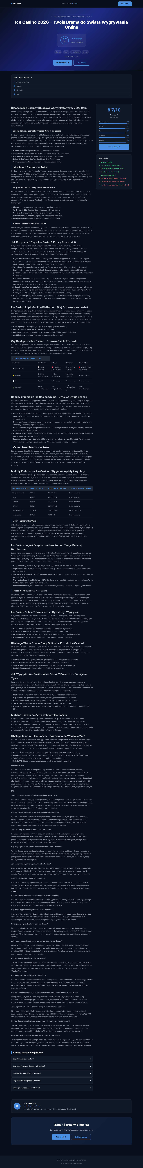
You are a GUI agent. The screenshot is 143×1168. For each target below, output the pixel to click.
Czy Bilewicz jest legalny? (23, 1059)
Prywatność (65, 1163)
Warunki (73, 1163)
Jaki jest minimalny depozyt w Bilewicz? (29, 1066)
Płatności (19, 90)
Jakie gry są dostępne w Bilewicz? (26, 1088)
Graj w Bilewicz (62, 62)
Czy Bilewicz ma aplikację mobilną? (27, 1081)
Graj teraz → (124, 4)
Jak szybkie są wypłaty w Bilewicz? (27, 1073)
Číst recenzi (81, 62)
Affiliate (79, 1163)
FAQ (18, 94)
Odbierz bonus (81, 1137)
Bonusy (19, 86)
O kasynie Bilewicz (22, 82)
